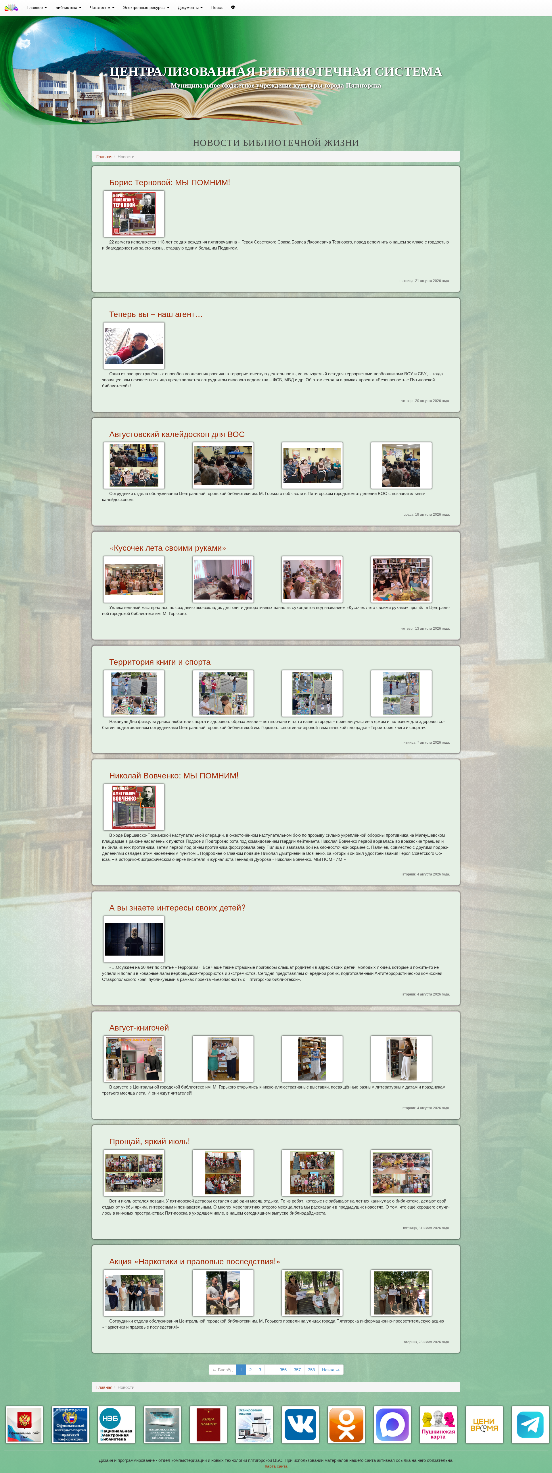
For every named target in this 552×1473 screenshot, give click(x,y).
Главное (35, 7)
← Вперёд (222, 1369)
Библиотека (66, 7)
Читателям (101, 7)
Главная (104, 156)
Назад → (331, 1369)
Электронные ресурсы (144, 7)
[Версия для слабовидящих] (233, 7)
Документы (189, 7)
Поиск (217, 7)
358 (311, 1369)
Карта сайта (276, 1466)
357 (297, 1369)
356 (283, 1369)
